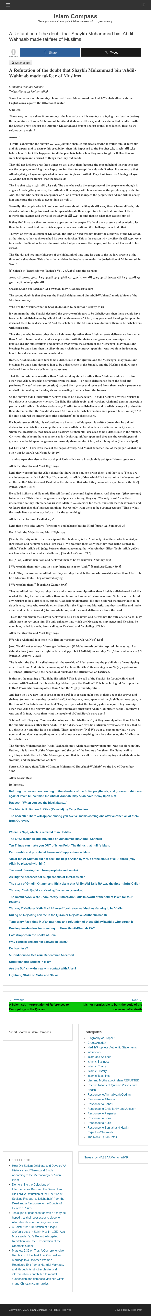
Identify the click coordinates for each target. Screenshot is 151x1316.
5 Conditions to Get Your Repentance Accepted (41, 955)
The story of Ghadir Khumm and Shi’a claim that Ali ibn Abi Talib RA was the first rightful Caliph (74, 883)
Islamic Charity (97, 1066)
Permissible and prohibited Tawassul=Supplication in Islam (49, 852)
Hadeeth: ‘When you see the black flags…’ (38, 802)
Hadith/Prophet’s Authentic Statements (112, 1047)
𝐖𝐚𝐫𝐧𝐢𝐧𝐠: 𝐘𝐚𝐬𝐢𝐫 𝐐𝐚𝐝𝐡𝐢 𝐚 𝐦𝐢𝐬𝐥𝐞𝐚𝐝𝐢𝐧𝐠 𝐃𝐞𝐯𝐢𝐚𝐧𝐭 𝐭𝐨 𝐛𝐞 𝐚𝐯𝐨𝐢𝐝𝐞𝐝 (46, 890)
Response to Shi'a (99, 1118)
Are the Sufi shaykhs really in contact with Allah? (42, 968)
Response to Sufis (99, 1122)
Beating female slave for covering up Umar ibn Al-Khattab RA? (52, 928)
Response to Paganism (102, 1113)
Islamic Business (98, 1061)
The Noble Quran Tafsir (102, 1137)
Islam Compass (75, 16)
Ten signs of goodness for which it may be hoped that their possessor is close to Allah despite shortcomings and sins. (39, 1217)
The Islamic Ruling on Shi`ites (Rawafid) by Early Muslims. (49, 809)
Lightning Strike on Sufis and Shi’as (33, 975)
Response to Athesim (101, 1099)
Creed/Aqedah (96, 1042)
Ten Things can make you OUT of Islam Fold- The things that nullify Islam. (59, 845)
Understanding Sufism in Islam (30, 961)
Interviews (94, 1052)
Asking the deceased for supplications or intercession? (47, 877)
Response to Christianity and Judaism (111, 1108)
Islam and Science (99, 1056)
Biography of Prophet (100, 1038)
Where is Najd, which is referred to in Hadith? (40, 832)
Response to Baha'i (99, 1104)
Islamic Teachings (98, 1075)
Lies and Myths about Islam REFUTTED (113, 1080)
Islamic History (97, 1071)
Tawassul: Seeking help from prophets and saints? (43, 870)
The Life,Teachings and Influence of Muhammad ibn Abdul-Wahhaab (55, 838)
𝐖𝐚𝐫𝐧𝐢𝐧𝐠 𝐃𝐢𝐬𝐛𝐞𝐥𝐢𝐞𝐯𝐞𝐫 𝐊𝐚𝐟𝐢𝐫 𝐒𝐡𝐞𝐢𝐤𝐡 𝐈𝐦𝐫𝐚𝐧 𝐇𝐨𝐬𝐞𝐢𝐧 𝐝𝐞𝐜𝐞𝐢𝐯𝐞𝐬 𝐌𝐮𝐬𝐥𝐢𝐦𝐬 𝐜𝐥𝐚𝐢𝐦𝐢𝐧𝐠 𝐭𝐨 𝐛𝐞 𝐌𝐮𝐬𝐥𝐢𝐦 (66, 908)
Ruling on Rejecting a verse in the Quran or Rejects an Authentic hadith (58, 915)
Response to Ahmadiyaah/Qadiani (109, 1094)
